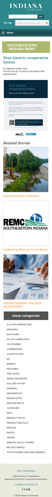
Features (12, 369)
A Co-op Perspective (19, 324)
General (12, 388)
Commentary (14, 349)
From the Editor (17, 378)
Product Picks (16, 418)
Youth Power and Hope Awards (26, 452)
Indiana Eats (14, 398)
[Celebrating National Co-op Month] (26, 224)
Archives (12, 329)
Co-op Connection (18, 339)
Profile (11, 427)
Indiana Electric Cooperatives (26, 476)
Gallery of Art (16, 383)
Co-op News (14, 344)
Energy (11, 364)
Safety (11, 432)
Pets (9, 413)
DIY (8, 359)
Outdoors (13, 408)
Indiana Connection (16, 69)
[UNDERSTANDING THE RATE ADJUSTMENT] (26, 278)
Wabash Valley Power (20, 442)
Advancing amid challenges (21, 195)
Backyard (13, 334)
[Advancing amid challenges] (26, 170)
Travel (11, 437)
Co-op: (8, 22)
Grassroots (14, 393)
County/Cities (15, 354)
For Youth (13, 373)
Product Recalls (17, 423)
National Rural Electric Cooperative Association (26, 479)
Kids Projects (15, 403)
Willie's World (16, 447)
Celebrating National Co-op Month (25, 249)
